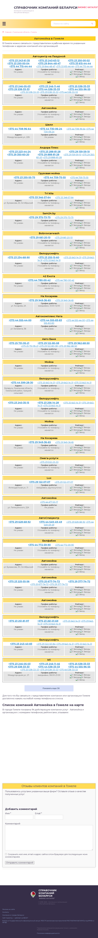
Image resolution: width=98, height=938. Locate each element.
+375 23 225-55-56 (18, 581)
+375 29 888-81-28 (48, 154)
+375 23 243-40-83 (21, 644)
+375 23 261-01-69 (48, 621)
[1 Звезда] (75, 72)
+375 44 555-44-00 (20, 320)
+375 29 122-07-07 (39, 482)
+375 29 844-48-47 (49, 63)
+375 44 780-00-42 (39, 280)
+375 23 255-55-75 (24, 177)
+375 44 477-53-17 (49, 502)
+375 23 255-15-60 (48, 257)
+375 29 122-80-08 (48, 343)
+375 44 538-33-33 (49, 89)
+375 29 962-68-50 (79, 343)
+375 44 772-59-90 (39, 544)
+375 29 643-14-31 (64, 382)
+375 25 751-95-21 (19, 343)
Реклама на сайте (8, 909)
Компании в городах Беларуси (13, 915)
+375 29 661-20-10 (39, 237)
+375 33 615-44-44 (80, 63)
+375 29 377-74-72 (79, 581)
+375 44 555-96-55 (79, 89)
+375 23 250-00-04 (18, 63)
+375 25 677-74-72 (49, 581)
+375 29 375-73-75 (40, 217)
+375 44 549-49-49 (50, 522)
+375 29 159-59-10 (79, 151)
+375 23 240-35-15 (18, 402)
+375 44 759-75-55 (55, 177)
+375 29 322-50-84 (46, 644)
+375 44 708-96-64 (19, 128)
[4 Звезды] (85, 74)
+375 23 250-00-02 (79, 60)
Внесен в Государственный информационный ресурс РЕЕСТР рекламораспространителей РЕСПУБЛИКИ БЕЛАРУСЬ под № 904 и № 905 (48, 921)
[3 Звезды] (75, 74)
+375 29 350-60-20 (18, 154)
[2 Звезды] (85, 72)
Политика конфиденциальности (48, 933)
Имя (8, 813)
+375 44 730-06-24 (51, 128)
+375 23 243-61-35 (19, 60)
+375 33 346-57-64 (40, 197)
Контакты (5, 912)
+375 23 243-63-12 (48, 60)
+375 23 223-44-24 (20, 151)
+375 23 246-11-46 (49, 86)
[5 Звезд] (80, 76)
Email (38, 813)
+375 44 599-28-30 (22, 382)
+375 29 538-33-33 (18, 89)
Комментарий (12, 823)
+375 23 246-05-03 (19, 86)
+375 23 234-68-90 (19, 257)
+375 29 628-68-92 (20, 522)
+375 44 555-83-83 (51, 320)
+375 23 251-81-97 (18, 621)
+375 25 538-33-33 (79, 86)
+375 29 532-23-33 (49, 462)
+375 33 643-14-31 (52, 260)
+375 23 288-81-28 (49, 151)
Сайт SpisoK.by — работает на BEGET (15, 918)
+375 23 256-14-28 (48, 402)
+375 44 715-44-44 (20, 66)
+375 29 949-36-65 (40, 300)
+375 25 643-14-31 (72, 257)
